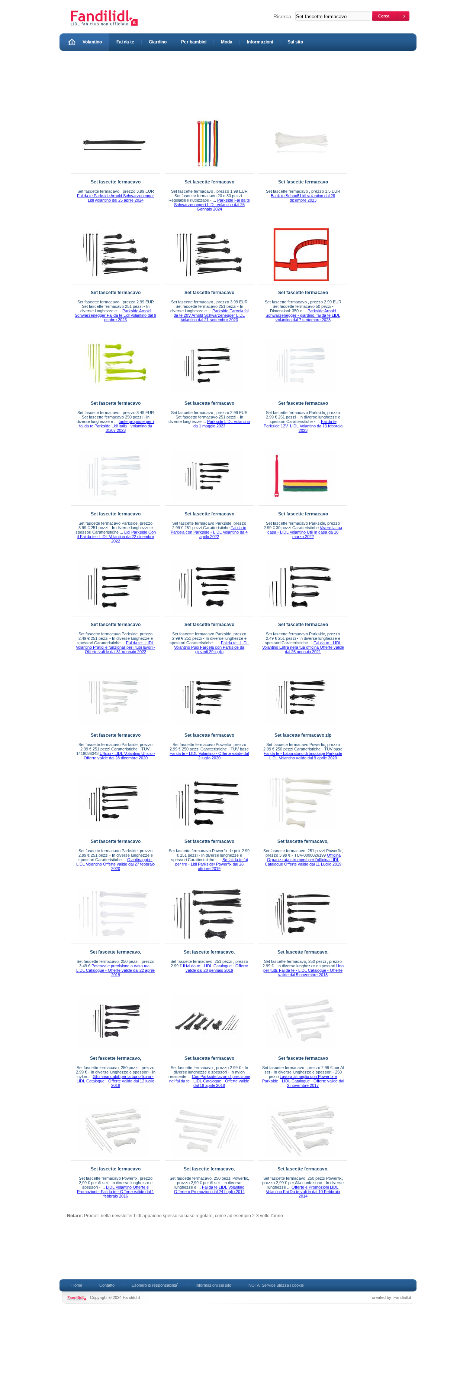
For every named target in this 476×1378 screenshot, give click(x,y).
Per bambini (193, 42)
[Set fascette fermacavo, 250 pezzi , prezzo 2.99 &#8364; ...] (301, 942)
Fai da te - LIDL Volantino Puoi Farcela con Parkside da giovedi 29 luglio (211, 647)
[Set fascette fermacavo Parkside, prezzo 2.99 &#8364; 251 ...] (301, 393)
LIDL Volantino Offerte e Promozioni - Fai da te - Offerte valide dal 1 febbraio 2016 (115, 1191)
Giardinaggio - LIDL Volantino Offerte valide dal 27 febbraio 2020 (115, 864)
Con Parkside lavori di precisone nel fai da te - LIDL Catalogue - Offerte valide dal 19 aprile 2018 (209, 1081)
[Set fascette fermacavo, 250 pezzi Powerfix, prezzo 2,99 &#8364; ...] (207, 1159)
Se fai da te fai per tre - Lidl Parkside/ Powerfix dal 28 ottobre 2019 (211, 864)
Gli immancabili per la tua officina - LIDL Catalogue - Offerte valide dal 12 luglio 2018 (115, 1081)
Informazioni (260, 42)
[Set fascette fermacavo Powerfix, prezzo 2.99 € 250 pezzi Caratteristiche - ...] (301, 725)
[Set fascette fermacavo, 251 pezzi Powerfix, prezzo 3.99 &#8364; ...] (301, 831)
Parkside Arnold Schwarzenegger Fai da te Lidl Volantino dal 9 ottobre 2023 (115, 315)
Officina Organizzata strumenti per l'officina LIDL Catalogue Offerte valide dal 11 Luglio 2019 (303, 859)
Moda (226, 42)
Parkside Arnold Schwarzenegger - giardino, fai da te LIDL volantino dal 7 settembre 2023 (303, 315)
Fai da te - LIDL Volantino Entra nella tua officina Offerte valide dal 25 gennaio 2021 (303, 647)
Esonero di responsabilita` (155, 1285)
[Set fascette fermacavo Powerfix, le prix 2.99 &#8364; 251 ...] (207, 831)
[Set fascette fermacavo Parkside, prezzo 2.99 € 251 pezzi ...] (207, 614)
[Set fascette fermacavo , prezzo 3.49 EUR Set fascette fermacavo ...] (113, 393)
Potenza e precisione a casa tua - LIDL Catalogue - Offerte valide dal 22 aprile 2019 (115, 970)
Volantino (92, 42)
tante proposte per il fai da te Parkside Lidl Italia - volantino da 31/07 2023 (117, 426)
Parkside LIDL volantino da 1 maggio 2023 (221, 423)
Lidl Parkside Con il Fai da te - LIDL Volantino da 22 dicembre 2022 (116, 536)
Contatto (107, 1285)
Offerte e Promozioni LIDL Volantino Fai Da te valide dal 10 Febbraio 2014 (303, 1191)
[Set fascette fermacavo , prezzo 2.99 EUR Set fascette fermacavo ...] (113, 282)
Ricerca (282, 16)
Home (76, 1285)
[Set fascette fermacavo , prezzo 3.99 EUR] (113, 172)
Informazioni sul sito (213, 1285)
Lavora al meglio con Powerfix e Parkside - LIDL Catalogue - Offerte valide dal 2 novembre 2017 (303, 1081)
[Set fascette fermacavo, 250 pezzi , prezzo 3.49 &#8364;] (113, 942)
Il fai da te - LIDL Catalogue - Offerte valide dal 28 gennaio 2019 (215, 968)
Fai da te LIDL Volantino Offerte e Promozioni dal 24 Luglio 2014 (209, 1189)
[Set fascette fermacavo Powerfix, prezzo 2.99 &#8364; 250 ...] (207, 725)
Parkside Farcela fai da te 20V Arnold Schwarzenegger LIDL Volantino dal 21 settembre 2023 (211, 315)
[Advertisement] (202, 82)
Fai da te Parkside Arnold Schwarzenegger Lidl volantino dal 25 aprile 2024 (115, 197)
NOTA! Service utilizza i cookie (276, 1285)
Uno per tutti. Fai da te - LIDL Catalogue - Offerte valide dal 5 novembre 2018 (303, 970)
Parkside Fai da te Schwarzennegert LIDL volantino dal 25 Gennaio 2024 (212, 204)
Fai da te (125, 42)
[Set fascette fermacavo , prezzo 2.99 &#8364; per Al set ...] (301, 1048)
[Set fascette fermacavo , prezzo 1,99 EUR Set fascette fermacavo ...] (207, 172)
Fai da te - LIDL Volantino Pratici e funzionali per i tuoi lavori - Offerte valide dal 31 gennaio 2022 (115, 647)
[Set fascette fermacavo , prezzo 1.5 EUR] (301, 172)
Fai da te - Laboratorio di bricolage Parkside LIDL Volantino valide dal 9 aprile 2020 (303, 755)
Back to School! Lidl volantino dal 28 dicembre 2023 (303, 197)
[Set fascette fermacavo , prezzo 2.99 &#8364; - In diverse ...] (207, 1048)
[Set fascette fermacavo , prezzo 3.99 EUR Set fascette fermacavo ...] (207, 282)
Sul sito (295, 42)
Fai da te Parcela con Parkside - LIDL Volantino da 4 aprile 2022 (209, 532)
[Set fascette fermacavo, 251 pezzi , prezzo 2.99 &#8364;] (207, 942)
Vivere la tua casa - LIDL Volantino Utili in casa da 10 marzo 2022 (304, 532)
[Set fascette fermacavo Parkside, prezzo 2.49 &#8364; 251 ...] (113, 614)
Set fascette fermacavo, (302, 841)
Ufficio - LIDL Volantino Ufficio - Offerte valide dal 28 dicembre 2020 (119, 755)
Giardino (158, 42)
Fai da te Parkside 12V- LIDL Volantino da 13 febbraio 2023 (303, 426)
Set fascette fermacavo (116, 182)
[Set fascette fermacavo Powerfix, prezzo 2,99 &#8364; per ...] (113, 1159)
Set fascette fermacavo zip (302, 735)
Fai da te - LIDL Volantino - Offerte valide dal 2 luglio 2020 (209, 755)
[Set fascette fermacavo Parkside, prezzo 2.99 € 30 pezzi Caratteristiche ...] (301, 503)
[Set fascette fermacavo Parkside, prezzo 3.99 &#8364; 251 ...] (113, 503)
